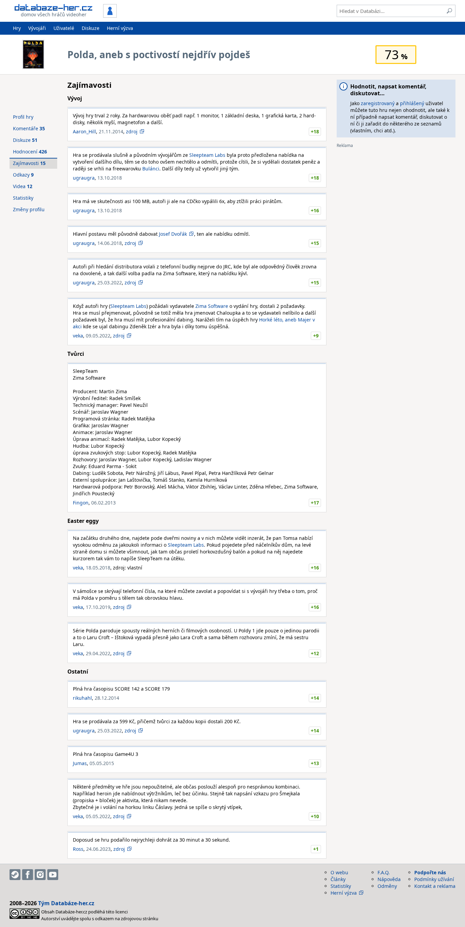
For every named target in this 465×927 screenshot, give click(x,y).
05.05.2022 (98, 816)
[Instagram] (40, 874)
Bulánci (150, 168)
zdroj (132, 131)
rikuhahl (82, 698)
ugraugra (84, 178)
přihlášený (412, 103)
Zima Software (211, 306)
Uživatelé (63, 28)
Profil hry (23, 117)
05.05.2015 (102, 763)
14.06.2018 (109, 243)
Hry (17, 28)
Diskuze (90, 28)
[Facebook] (27, 874)
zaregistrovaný (378, 103)
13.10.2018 (109, 178)
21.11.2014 (111, 131)
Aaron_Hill (84, 131)
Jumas (80, 763)
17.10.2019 (98, 607)
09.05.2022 (98, 335)
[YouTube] (52, 874)
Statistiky (23, 198)
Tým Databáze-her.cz (66, 903)
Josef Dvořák (173, 234)
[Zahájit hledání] (449, 10)
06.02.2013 (103, 502)
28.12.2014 (107, 698)
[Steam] (15, 874)
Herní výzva (120, 28)
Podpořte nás (430, 872)
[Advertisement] (396, 195)
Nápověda (389, 879)
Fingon (81, 502)
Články (338, 879)
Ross (78, 849)
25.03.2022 (109, 282)
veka (78, 335)
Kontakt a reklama (434, 886)
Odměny (387, 886)
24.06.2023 (98, 849)
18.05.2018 (98, 567)
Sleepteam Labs (207, 155)
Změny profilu (29, 209)
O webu (339, 872)
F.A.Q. (384, 872)
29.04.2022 (98, 653)
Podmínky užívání (434, 879)
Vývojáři (37, 28)
